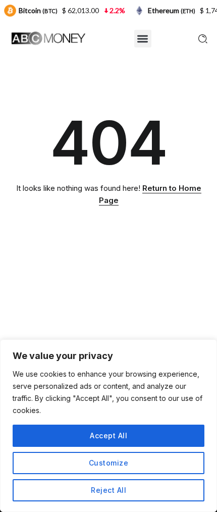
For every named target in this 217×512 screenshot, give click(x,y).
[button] (143, 38)
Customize (109, 462)
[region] (108, 425)
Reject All (108, 490)
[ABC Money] (48, 37)
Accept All (108, 435)
